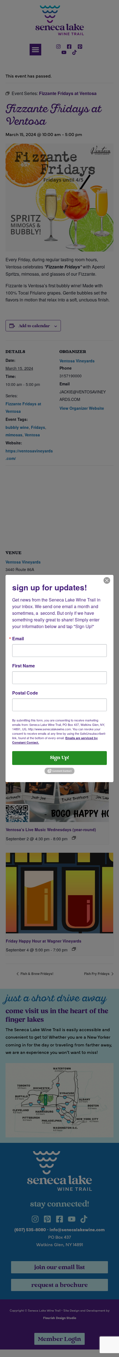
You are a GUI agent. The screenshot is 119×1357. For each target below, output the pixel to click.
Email (18, 638)
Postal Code (25, 693)
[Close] (107, 580)
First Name (23, 666)
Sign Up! (59, 758)
